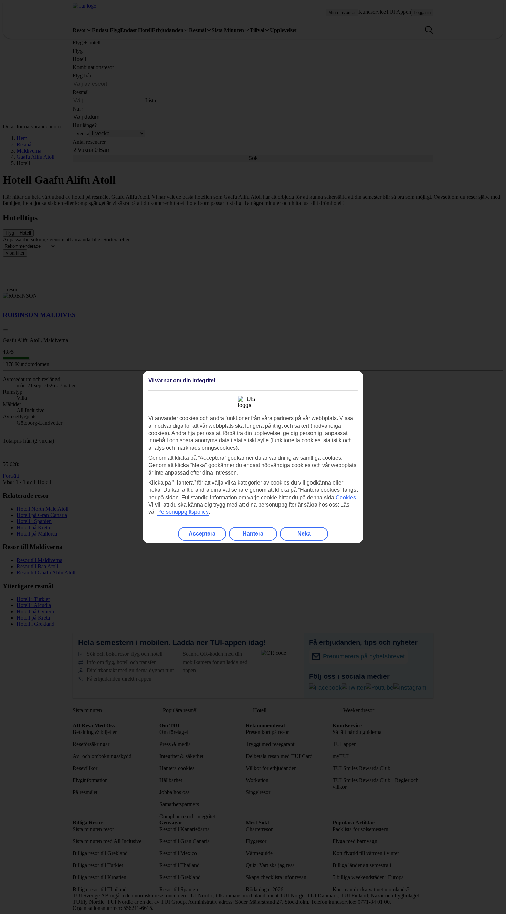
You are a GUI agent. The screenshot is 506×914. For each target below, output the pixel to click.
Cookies (346, 497)
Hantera (253, 534)
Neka (304, 534)
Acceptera (202, 534)
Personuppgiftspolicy (183, 512)
